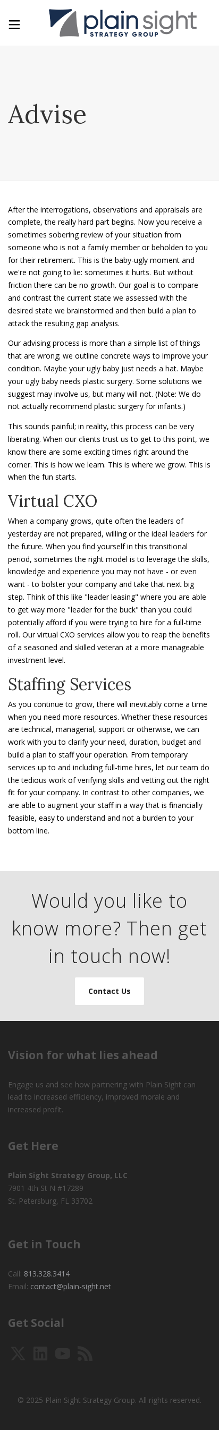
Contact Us (109, 991)
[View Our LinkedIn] (40, 1352)
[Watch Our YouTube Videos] (63, 1352)
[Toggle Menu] (13, 22)
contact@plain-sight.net (70, 1286)
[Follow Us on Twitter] (18, 1352)
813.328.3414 (47, 1274)
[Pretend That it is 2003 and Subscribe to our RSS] (85, 1352)
